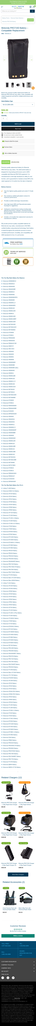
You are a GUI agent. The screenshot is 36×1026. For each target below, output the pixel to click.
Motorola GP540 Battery (10, 697)
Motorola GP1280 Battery (10, 680)
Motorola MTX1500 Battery (10, 724)
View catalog (2, 6)
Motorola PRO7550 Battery (10, 569)
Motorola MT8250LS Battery (11, 626)
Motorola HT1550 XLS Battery (11, 523)
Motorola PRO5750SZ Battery (11, 751)
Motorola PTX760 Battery (10, 575)
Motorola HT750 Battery (9, 623)
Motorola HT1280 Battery (10, 707)
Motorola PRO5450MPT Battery (12, 653)
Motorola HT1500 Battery (10, 520)
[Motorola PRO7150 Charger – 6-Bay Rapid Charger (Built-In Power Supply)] (27, 853)
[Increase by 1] (6, 117)
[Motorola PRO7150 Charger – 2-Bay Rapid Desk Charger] (9, 822)
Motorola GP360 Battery (10, 599)
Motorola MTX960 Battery (10, 548)
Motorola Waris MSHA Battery (11, 580)
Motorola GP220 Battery (10, 683)
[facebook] (2, 977)
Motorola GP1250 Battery (10, 585)
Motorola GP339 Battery (10, 596)
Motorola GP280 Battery (10, 591)
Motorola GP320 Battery (10, 686)
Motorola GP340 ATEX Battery (11, 691)
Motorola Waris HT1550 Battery (12, 672)
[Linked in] (8, 977)
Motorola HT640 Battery (9, 715)
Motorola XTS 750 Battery (10, 675)
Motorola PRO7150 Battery (10, 659)
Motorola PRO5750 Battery (10, 656)
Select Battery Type (7, 101)
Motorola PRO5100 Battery (10, 743)
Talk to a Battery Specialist (10, 153)
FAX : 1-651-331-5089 (6, 953)
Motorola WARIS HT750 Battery (12, 767)
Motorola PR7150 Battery (10, 645)
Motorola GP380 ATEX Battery (11, 694)
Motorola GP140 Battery (10, 493)
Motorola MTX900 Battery (10, 545)
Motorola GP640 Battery (10, 604)
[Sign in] (30, 7)
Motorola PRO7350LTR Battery (11, 567)
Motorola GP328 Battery (10, 594)
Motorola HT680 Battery (9, 529)
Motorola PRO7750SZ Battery (11, 572)
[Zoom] (10, 898)
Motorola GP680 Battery (10, 699)
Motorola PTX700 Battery (10, 762)
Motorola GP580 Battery (10, 510)
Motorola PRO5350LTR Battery (11, 745)
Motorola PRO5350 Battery (10, 650)
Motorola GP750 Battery (10, 607)
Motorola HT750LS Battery (10, 718)
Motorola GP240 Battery (10, 496)
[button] (5, 59)
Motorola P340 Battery (9, 737)
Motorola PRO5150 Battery (10, 556)
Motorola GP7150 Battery (10, 512)
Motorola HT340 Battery (9, 713)
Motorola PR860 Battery (9, 740)
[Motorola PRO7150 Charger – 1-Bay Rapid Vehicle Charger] (27, 792)
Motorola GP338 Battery (10, 502)
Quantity (4, 115)
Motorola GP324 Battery (10, 499)
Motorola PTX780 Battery (10, 669)
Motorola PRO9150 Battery (10, 667)
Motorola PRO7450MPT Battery (12, 756)
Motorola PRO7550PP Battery (11, 664)
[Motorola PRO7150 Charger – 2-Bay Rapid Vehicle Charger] (27, 822)
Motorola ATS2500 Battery (10, 678)
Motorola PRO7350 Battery (10, 753)
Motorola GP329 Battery (10, 688)
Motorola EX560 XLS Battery (11, 491)
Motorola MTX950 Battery (10, 734)
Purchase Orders (8, 147)
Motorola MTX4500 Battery (10, 539)
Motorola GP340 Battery (10, 504)
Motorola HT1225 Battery (10, 610)
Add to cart (18, 124)
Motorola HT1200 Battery (10, 515)
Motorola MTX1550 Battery (10, 537)
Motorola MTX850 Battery (10, 637)
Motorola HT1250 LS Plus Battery (12, 613)
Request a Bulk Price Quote (11, 141)
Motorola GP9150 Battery (10, 702)
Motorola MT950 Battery (10, 534)
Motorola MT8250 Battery (10, 531)
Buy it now (18, 128)
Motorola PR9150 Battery (10, 553)
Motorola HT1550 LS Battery (11, 710)
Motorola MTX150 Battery (10, 629)
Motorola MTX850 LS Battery (11, 732)
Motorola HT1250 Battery (10, 705)
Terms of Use (17, 998)
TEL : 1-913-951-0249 (24, 944)
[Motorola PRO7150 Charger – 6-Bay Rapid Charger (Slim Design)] (9, 853)
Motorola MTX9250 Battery (10, 640)
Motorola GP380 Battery (10, 507)
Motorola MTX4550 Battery (10, 634)
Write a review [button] (18, 936)
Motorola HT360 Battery (9, 526)
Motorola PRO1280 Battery (10, 648)
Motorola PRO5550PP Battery (11, 561)
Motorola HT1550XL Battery (11, 618)
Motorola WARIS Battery (10, 764)
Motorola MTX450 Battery (10, 726)
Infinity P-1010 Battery (9, 583)
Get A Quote (30, 19)
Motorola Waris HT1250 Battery (12, 577)
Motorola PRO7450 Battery (10, 661)
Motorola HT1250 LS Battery (11, 518)
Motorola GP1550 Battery (10, 588)
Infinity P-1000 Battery (9, 488)
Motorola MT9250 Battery (10, 721)
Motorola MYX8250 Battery (10, 642)
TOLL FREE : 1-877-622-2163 (6, 944)
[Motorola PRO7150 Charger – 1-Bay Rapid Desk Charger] (9, 792)
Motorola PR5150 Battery (10, 550)
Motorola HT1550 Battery (10, 615)
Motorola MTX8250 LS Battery (11, 542)
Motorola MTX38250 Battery (11, 632)
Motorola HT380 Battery (9, 621)
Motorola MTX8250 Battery (10, 729)
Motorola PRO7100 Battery (10, 564)
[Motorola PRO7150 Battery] (32, 88)
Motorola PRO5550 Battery (10, 748)
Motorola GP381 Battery (10, 602)
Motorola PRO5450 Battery (10, 558)
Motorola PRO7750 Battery (10, 759)
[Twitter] (13, 977)
